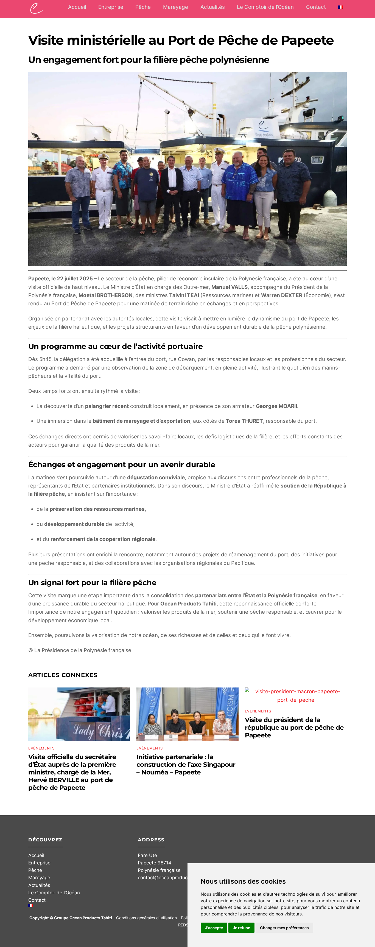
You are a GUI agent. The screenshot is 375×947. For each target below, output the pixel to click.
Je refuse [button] (241, 927)
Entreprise (110, 7)
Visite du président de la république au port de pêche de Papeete (294, 727)
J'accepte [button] (214, 927)
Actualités (212, 7)
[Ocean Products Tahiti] (36, 10)
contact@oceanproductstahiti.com (175, 877)
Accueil (77, 7)
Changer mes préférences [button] (284, 927)
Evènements (41, 748)
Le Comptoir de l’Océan (265, 7)
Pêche (143, 7)
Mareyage (175, 7)
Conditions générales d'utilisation (146, 917)
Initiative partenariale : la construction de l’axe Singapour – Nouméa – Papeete (185, 764)
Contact (316, 7)
